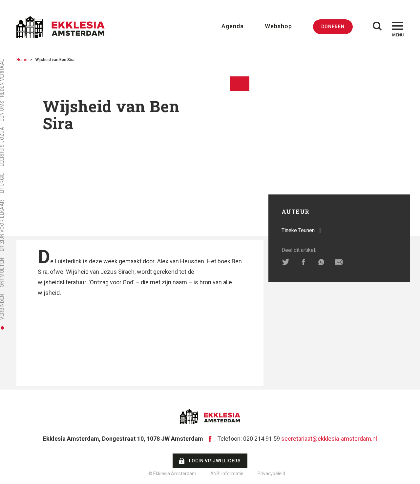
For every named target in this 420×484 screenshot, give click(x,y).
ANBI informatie (226, 473)
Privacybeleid (271, 473)
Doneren (333, 26)
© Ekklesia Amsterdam (172, 473)
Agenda (232, 26)
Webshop (278, 26)
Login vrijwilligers (215, 460)
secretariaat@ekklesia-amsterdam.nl (329, 438)
